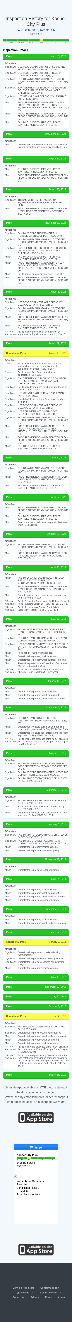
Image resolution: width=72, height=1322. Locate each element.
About (61, 1297)
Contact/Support (49, 1287)
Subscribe (18, 1297)
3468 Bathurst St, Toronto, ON (35, 30)
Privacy (34, 1297)
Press (48, 1297)
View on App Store (23, 1287)
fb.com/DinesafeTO (50, 1292)
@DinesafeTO (24, 1292)
